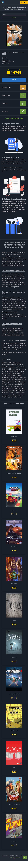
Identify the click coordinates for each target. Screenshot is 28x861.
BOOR (14, 767)
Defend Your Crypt (14, 730)
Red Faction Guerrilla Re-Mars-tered (14, 473)
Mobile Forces (14, 546)
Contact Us (17, 857)
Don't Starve (14, 657)
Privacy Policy (12, 857)
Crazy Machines (14, 841)
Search (14, 17)
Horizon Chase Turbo (14, 510)
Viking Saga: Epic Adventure (14, 804)
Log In (24, 2)
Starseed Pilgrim (14, 436)
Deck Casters (14, 583)
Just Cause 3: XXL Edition (14, 694)
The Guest (14, 620)
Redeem (14, 79)
